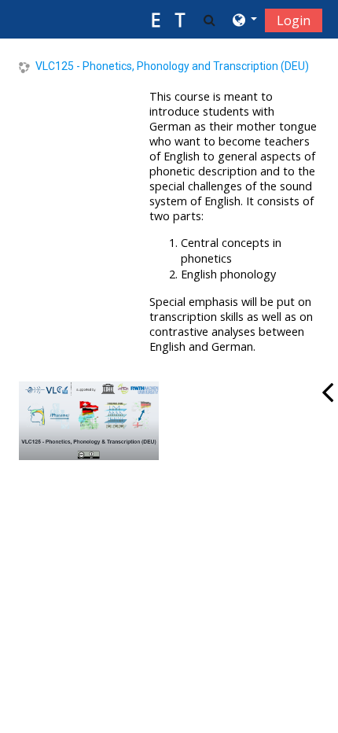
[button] (209, 20)
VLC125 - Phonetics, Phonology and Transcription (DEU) (172, 66)
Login (293, 20)
